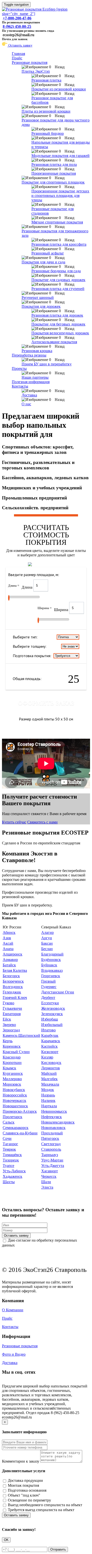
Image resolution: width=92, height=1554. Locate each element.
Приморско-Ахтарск (20, 1111)
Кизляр (47, 1057)
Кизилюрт (49, 1052)
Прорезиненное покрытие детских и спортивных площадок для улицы (60, 195)
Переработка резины (29, 355)
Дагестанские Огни (57, 992)
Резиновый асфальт (47, 253)
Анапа (8, 949)
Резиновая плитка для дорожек (57, 315)
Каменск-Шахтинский (21, 1035)
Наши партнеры (35, 377)
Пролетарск (12, 1117)
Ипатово (48, 1030)
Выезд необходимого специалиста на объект (45, 1505)
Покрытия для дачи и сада (43, 262)
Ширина (61, 610)
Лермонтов (50, 1068)
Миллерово (12, 1079)
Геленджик (12, 992)
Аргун (46, 938)
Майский (49, 1073)
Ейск (7, 1019)
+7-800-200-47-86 (17, 18)
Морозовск (12, 1084)
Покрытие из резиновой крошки (58, 89)
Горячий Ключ (15, 997)
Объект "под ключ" (24, 1495)
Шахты (9, 1182)
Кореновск (12, 1046)
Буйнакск (49, 965)
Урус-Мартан (52, 1160)
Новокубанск (14, 1090)
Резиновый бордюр (47, 133)
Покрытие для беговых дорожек (58, 324)
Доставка (29, 395)
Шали (46, 1182)
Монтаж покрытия (23, 1485)
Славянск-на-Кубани (20, 1133)
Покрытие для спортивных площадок (53, 182)
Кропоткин (12, 1062)
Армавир (10, 959)
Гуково (8, 1003)
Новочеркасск (14, 1100)
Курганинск (13, 1073)
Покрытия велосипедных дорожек (60, 333)
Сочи (7, 1138)
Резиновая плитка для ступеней (57, 289)
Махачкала (50, 1084)
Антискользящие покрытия (54, 342)
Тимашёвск (12, 1155)
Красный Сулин (16, 1052)
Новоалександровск (58, 1122)
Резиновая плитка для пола (54, 164)
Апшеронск (12, 954)
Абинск (9, 932)
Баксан (47, 943)
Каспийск (49, 1046)
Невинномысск (54, 1111)
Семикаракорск (15, 1128)
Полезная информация (31, 382)
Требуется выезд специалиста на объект (41, 1510)
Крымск (9, 1068)
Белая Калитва (15, 970)
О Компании (12, 1310)
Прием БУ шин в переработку (47, 364)
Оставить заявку (19, 45)
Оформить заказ (46, 703)
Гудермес (48, 987)
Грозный (48, 981)
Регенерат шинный (38, 297)
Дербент (48, 997)
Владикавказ (52, 970)
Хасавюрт (49, 1171)
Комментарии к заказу (20, 1461)
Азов (7, 938)
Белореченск (13, 981)
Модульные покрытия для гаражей (60, 156)
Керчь (8, 1041)
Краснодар (12, 1057)
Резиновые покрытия (29, 62)
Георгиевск (50, 976)
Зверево (9, 1025)
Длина (27, 587)
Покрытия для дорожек (41, 306)
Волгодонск (13, 987)
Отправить (58, 1549)
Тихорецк (11, 1160)
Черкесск (48, 1176)
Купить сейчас (14, 822)
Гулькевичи (12, 1008)
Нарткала (49, 1106)
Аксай (8, 943)
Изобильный (52, 1025)
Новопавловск (53, 1128)
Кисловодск (51, 1062)
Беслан (47, 949)
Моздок (47, 1090)
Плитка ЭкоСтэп (36, 71)
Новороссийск (15, 1095)
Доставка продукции (25, 1480)
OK (6, 1540)
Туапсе (8, 1165)
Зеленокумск (52, 1014)
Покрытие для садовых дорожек (58, 280)
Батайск (9, 965)
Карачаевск (50, 1041)
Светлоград (51, 1144)
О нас (26, 404)
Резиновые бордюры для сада (56, 271)
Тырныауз (49, 1155)
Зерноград (11, 1030)
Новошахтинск (15, 1106)
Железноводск (53, 1008)
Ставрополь (51, 1149)
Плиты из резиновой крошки (46, 111)
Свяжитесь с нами (42, 822)
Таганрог (10, 1144)
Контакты (20, 386)
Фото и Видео (14, 1354)
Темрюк (9, 1149)
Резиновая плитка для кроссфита (58, 244)
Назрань (48, 1095)
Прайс (17, 58)
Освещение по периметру (29, 1500)
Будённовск (51, 959)
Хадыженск (12, 1176)
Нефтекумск (51, 1117)
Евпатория (12, 1014)
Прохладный (52, 1133)
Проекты (19, 368)
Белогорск (11, 976)
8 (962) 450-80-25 (17, 26)
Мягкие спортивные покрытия (57, 222)
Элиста (47, 1187)
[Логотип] (46, 14)
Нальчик (48, 1100)
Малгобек (49, 1079)
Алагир (47, 932)
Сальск (8, 1122)
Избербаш (49, 1019)
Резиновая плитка (46, 80)
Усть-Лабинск (14, 1171)
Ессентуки (50, 1003)
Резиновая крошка (37, 351)
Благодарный (52, 954)
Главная (18, 53)
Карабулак (49, 1035)
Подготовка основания (27, 1490)
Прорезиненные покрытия (53, 173)
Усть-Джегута (52, 1165)
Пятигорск (50, 1138)
